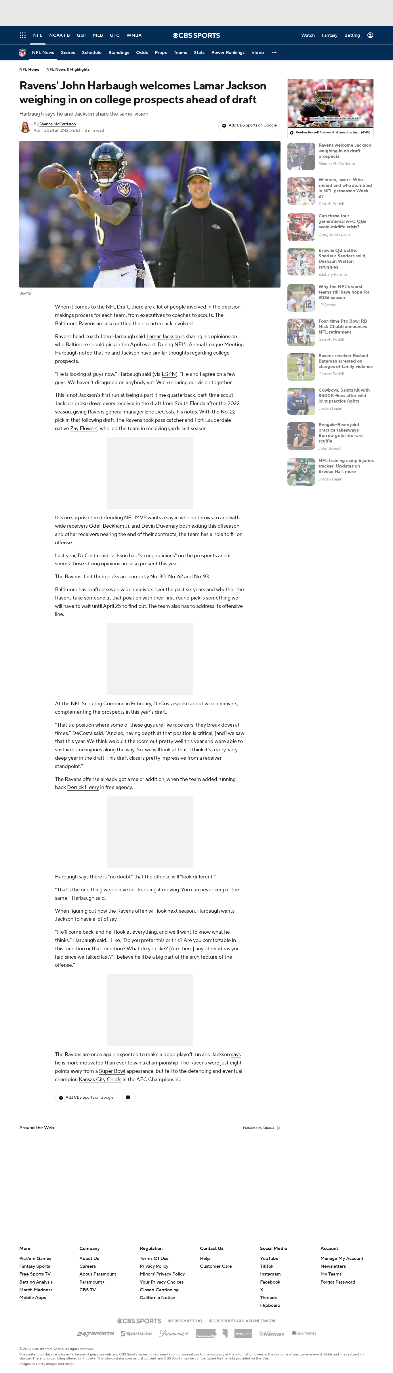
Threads (268, 1298)
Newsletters (333, 1266)
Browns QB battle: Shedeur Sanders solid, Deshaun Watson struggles (342, 259)
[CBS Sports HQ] (185, 1320)
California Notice (157, 1292)
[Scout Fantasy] (272, 1333)
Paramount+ (92, 1282)
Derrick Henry (83, 787)
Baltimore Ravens (75, 323)
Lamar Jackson (163, 336)
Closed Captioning (159, 1284)
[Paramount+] (174, 1332)
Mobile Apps (32, 1298)
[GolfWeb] (304, 1333)
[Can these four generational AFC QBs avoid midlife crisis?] (301, 227)
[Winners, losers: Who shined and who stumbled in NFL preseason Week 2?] (301, 191)
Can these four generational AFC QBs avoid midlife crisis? (342, 221)
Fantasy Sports (34, 1266)
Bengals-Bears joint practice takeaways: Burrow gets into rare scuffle (340, 433)
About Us (89, 1258)
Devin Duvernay (159, 526)
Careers (87, 1266)
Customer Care (216, 1266)
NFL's (181, 344)
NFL (129, 517)
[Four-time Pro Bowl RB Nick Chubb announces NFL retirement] (301, 332)
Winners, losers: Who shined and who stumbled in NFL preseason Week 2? (345, 188)
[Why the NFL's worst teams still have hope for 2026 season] (301, 298)
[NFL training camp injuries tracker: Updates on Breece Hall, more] (301, 472)
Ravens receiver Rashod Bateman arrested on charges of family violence (345, 361)
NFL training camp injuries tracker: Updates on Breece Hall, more (346, 466)
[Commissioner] (212, 1331)
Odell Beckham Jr (109, 526)
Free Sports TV (35, 1274)
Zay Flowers (84, 428)
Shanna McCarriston (57, 124)
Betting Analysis (36, 1282)
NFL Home (29, 69)
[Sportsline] (136, 1333)
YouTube (269, 1258)
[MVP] (243, 1331)
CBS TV (87, 1290)
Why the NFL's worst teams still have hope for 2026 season (343, 292)
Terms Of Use (154, 1258)
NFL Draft (117, 307)
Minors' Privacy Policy (162, 1274)
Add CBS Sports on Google (253, 125)
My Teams (331, 1274)
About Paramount (97, 1274)
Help (205, 1258)
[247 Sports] (95, 1332)
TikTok (266, 1266)
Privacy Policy (154, 1266)
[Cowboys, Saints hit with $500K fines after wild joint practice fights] (301, 401)
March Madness (35, 1290)
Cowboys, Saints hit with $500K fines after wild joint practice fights (344, 395)
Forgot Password (337, 1282)
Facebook (270, 1282)
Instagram (270, 1274)
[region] (330, 103)
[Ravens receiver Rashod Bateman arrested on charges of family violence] (301, 367)
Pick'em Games (35, 1258)
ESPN (169, 374)
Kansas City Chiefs (100, 1079)
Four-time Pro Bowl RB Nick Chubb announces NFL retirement (342, 326)
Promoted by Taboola (258, 1128)
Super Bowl (112, 1071)
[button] (274, 52)
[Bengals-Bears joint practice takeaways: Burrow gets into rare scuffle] (301, 436)
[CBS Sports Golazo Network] (242, 1320)
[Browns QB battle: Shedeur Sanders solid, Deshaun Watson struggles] (301, 261)
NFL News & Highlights (68, 69)
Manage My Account (341, 1258)
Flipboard (270, 1305)
